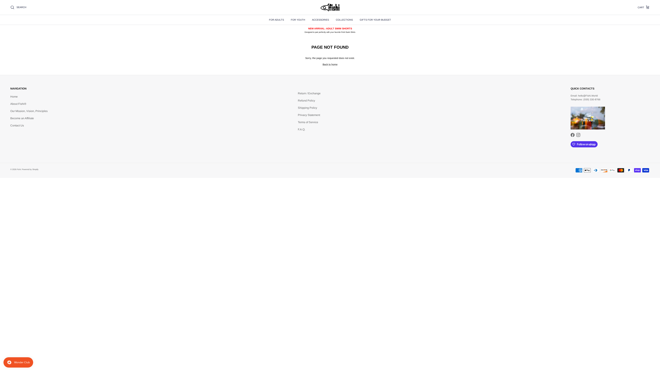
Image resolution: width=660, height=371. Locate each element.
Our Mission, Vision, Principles (29, 111)
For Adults (276, 19)
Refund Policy (306, 100)
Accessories (320, 19)
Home (14, 96)
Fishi (19, 169)
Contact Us (17, 125)
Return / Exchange (309, 93)
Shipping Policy (307, 107)
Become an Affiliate (22, 118)
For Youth (298, 19)
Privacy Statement (309, 115)
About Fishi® (18, 103)
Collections (344, 19)
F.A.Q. (301, 129)
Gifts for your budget (375, 19)
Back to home (330, 64)
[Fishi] (330, 7)
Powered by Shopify (30, 169)
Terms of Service (308, 122)
